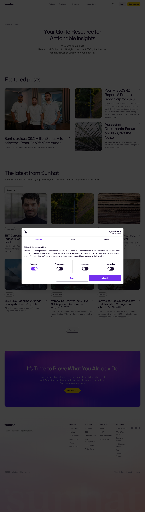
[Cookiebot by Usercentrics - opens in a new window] (111, 232)
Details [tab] (72, 240)
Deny (72, 278)
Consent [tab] (38, 240)
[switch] (60, 268)
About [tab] (106, 240)
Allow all (105, 278)
